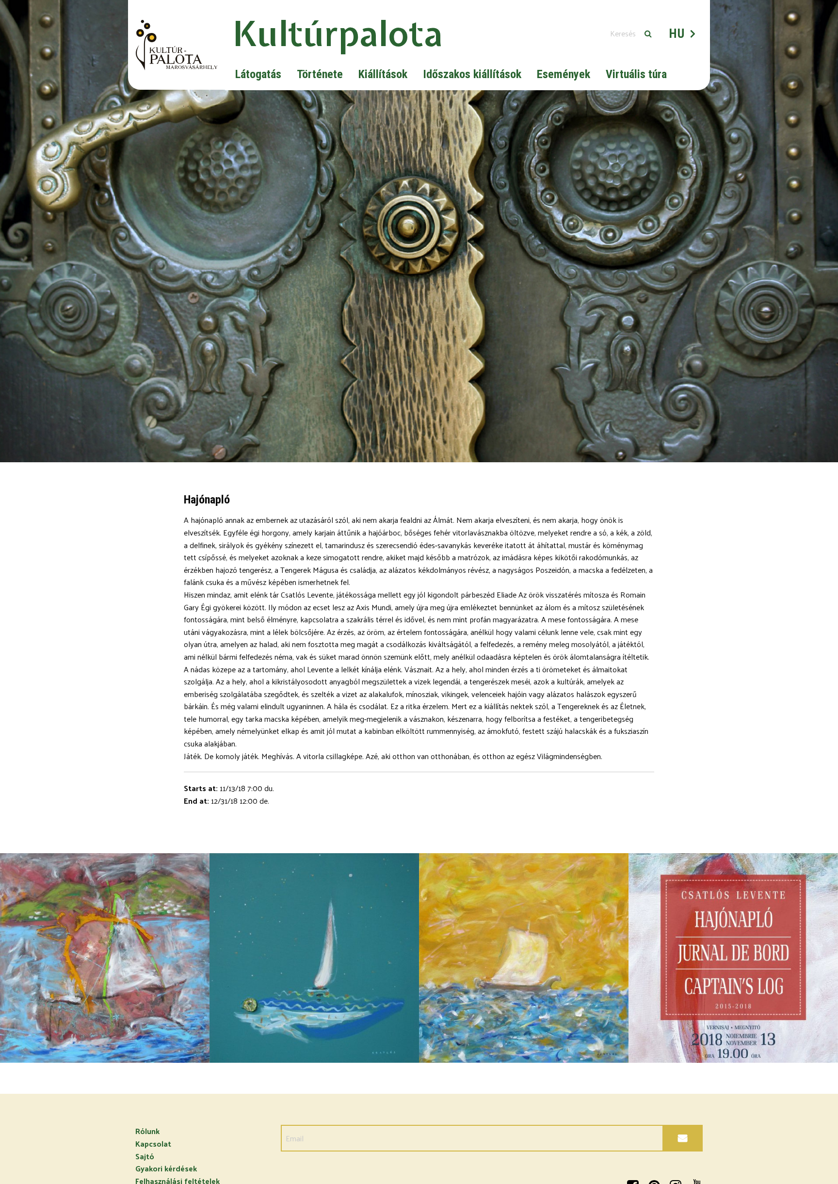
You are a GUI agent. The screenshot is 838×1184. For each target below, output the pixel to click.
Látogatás (258, 74)
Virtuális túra (636, 74)
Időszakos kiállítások (472, 74)
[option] (419, 231)
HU (677, 33)
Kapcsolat (153, 1143)
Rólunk (147, 1131)
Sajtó (144, 1156)
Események (563, 74)
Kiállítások (382, 74)
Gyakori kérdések (166, 1168)
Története (320, 74)
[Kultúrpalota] (176, 45)
